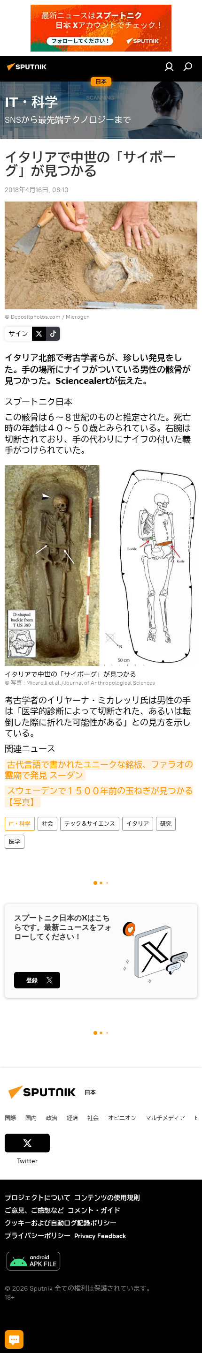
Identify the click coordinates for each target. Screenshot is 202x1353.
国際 (10, 1118)
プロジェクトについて (37, 1198)
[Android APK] (33, 1262)
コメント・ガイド (94, 1210)
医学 (14, 841)
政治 (51, 1118)
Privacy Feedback (100, 1236)
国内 (31, 1118)
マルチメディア (165, 1118)
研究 (165, 823)
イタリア (137, 823)
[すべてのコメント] (14, 1339)
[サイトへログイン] (169, 66)
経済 (72, 1118)
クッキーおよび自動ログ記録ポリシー (61, 1223)
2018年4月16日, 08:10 (37, 190)
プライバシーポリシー (37, 1236)
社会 (47, 823)
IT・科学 (20, 823)
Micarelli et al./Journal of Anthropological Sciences (90, 682)
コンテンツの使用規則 (107, 1198)
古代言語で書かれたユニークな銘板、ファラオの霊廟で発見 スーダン (99, 770)
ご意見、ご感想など (34, 1210)
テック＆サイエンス (89, 823)
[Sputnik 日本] (28, 70)
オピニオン (122, 1118)
